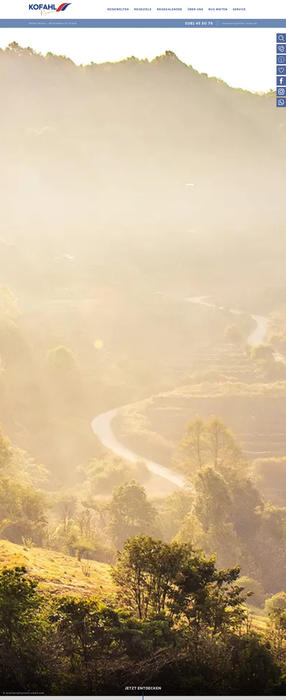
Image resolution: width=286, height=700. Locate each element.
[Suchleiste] (281, 38)
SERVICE (239, 9)
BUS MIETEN (218, 9)
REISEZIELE (143, 9)
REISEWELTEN (118, 9)
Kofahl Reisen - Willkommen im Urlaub (53, 23)
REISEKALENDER (169, 9)
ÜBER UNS (195, 9)
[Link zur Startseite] (50, 9)
